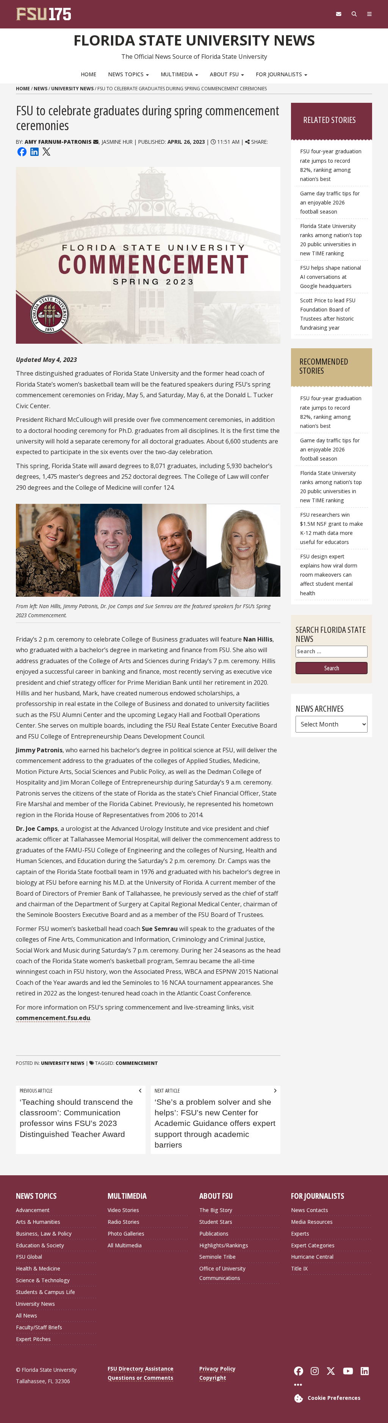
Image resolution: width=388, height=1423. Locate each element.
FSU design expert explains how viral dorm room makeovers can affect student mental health (328, 575)
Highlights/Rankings (223, 1245)
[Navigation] (369, 14)
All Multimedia (125, 1245)
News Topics (126, 74)
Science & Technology (43, 1280)
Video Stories (123, 1210)
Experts (300, 1233)
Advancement (33, 1210)
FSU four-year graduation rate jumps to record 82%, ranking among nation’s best (330, 165)
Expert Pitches (33, 1339)
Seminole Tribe (217, 1256)
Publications (213, 1233)
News (40, 88)
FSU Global (29, 1256)
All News (26, 1315)
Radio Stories (123, 1221)
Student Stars (215, 1221)
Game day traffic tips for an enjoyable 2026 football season (330, 202)
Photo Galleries (126, 1233)
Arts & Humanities (38, 1221)
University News (72, 88)
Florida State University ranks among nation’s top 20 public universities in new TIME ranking (331, 239)
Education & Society (40, 1245)
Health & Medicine (38, 1268)
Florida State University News (194, 40)
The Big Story (215, 1210)
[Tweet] (46, 151)
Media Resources (312, 1221)
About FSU (225, 74)
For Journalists (280, 74)
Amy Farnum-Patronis (58, 141)
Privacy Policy (217, 1368)
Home (88, 74)
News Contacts (309, 1210)
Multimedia (177, 74)
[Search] (354, 14)
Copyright (212, 1377)
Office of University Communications (222, 1273)
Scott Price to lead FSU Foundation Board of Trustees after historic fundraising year (327, 314)
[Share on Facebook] (22, 151)
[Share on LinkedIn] (34, 151)
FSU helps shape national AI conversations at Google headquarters (330, 276)
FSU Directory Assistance (141, 1368)
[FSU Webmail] (338, 14)
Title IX (299, 1268)
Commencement (137, 1063)
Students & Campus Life (45, 1292)
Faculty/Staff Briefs (39, 1327)
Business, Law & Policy (44, 1233)
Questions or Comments (140, 1377)
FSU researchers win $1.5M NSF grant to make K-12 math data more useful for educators (331, 528)
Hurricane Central (312, 1256)
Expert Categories (313, 1245)
